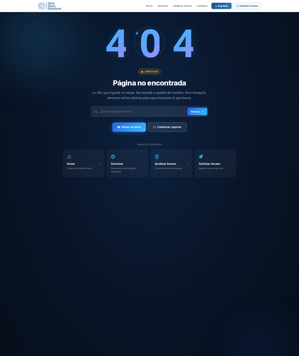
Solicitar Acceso (248, 5)
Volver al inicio (131, 127)
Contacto (202, 5)
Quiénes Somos (182, 5)
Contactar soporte (169, 127)
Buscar (195, 111)
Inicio (149, 5)
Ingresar (223, 5)
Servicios (163, 5)
